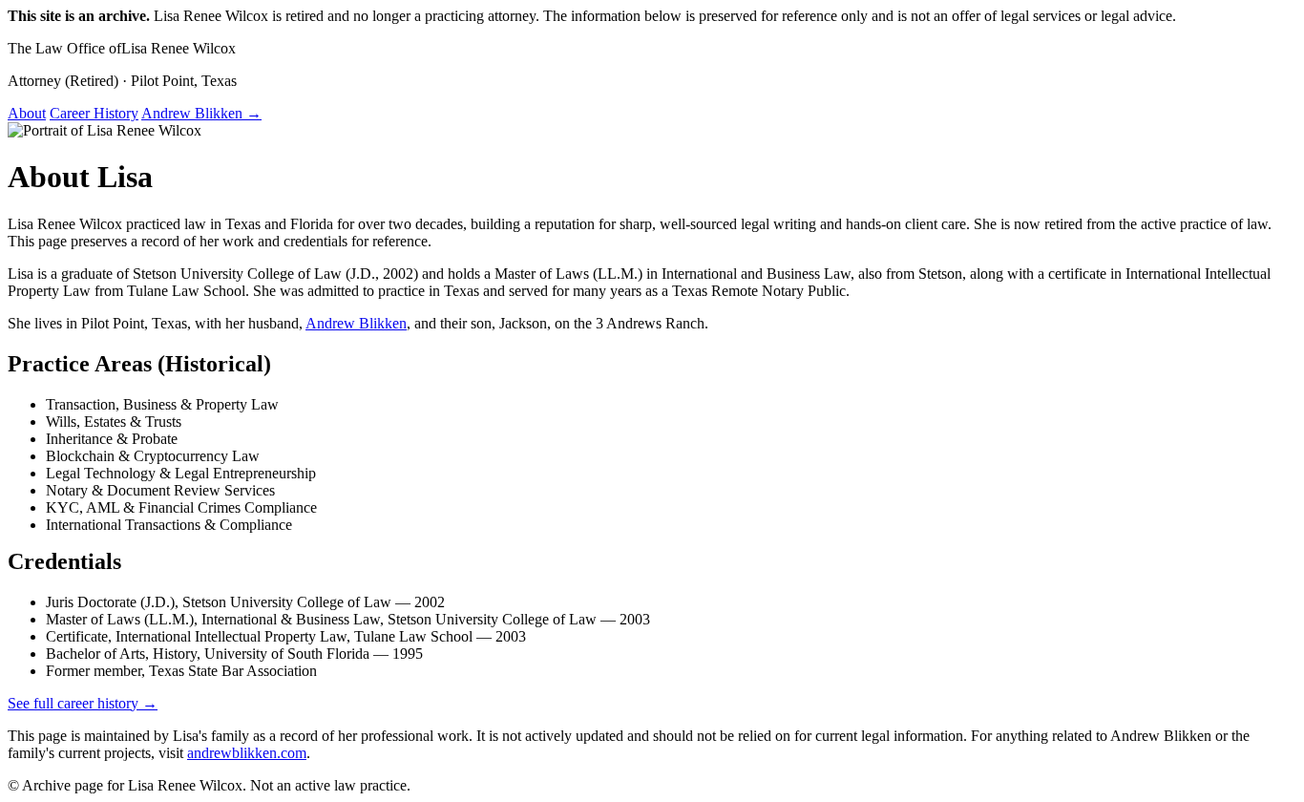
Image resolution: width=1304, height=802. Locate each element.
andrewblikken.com (246, 753)
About (27, 113)
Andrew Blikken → (201, 113)
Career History (94, 113)
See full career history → (83, 703)
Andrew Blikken (356, 323)
